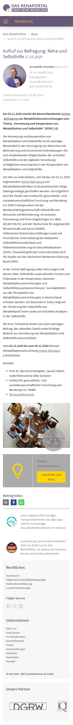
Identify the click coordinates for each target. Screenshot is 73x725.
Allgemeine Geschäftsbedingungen (26, 579)
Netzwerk (11, 653)
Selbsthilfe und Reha (51, 477)
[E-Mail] (6, 502)
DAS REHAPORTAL (14, 34)
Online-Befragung (32, 182)
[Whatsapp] (21, 502)
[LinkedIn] (20, 606)
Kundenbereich (15, 641)
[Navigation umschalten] (7, 21)
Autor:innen (13, 632)
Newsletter (12, 657)
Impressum (12, 575)
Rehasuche (25, 21)
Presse (10, 645)
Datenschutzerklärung (19, 584)
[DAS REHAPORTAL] (25, 7)
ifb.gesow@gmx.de (21, 394)
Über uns (11, 628)
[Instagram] (14, 606)
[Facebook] (14, 502)
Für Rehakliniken (16, 636)
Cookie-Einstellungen (18, 588)
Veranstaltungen (15, 649)
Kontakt (10, 661)
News (34, 34)
